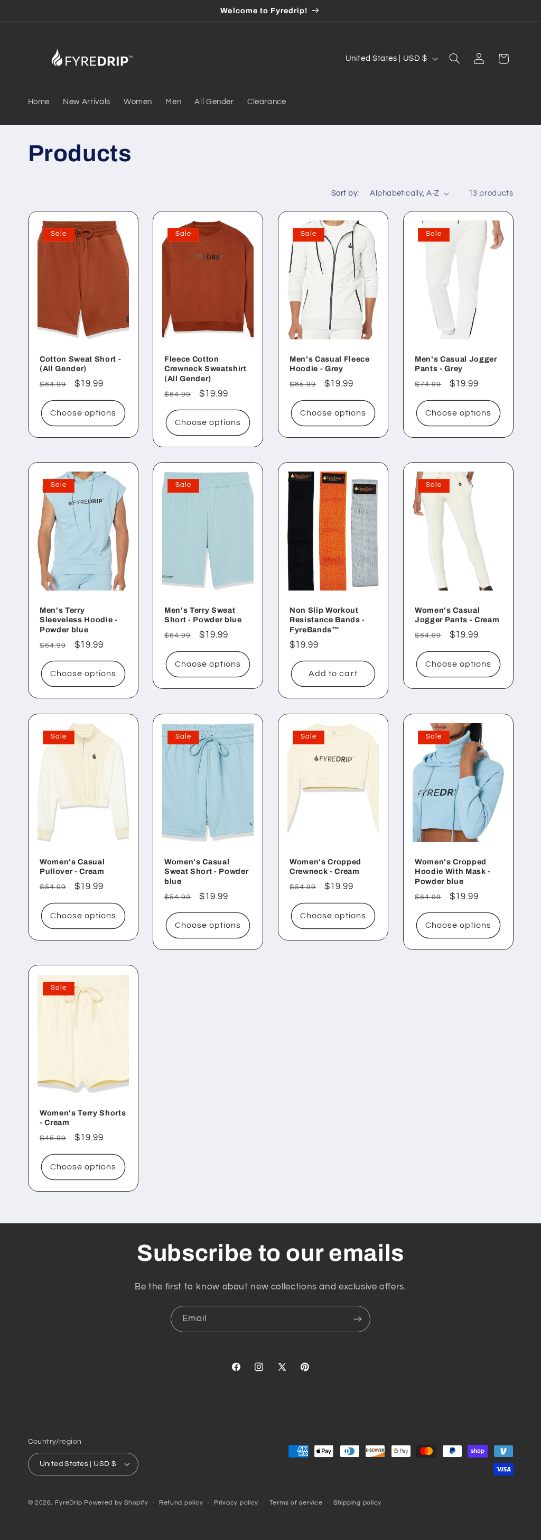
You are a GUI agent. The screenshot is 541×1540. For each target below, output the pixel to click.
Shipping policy (357, 1503)
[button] (454, 59)
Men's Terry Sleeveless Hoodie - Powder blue (79, 620)
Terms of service (296, 1503)
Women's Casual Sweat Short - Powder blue (206, 871)
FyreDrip (68, 1503)
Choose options (83, 413)
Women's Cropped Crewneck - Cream (325, 866)
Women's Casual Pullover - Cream (72, 866)
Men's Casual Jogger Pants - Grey (456, 364)
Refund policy (181, 1503)
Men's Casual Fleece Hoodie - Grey (330, 364)
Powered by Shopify (116, 1503)
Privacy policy (236, 1503)
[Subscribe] (358, 1319)
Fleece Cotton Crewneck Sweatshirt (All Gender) (205, 369)
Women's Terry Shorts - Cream (83, 1118)
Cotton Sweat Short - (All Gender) (80, 364)
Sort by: (345, 193)
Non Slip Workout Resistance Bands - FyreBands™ (327, 620)
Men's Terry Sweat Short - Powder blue (203, 615)
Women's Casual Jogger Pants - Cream (457, 615)
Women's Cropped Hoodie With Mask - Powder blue (453, 871)
